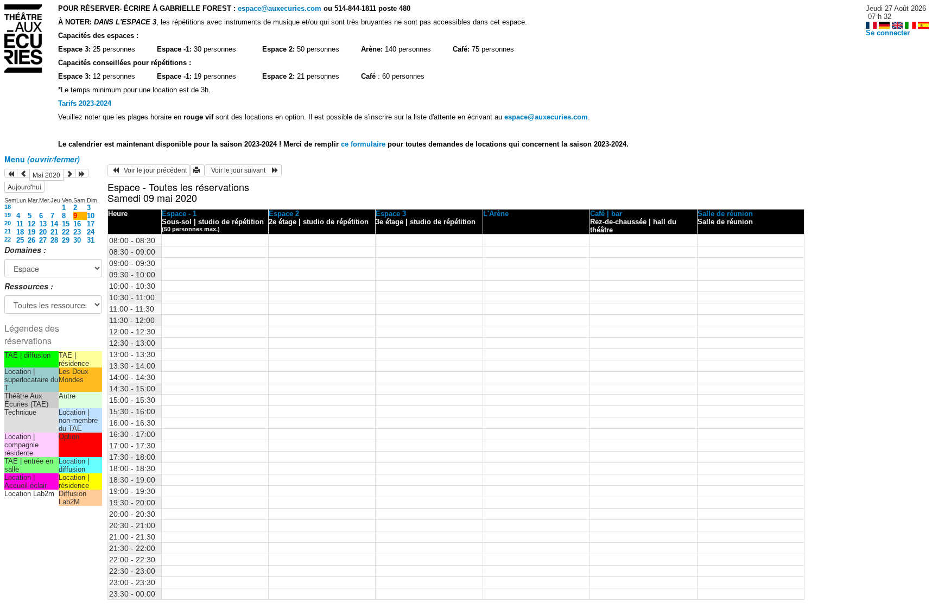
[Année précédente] (10, 173)
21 (7, 231)
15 (65, 224)
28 (54, 240)
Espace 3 (391, 214)
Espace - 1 (179, 214)
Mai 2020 (46, 174)
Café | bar (606, 214)
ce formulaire (364, 144)
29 (65, 240)
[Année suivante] (81, 173)
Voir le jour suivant (240, 170)
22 (65, 232)
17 (90, 224)
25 (20, 240)
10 (90, 216)
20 (7, 223)
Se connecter (888, 33)
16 (77, 224)
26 (31, 240)
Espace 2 (284, 214)
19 (7, 215)
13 (43, 224)
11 (19, 224)
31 (90, 240)
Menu (42, 159)
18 (7, 207)
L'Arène (496, 214)
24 (90, 232)
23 (77, 232)
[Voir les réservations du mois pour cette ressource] (23, 173)
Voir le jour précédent (153, 170)
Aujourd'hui (24, 186)
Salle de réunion (725, 214)
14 (54, 224)
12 (31, 224)
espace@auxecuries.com (279, 8)
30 (77, 240)
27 (43, 240)
